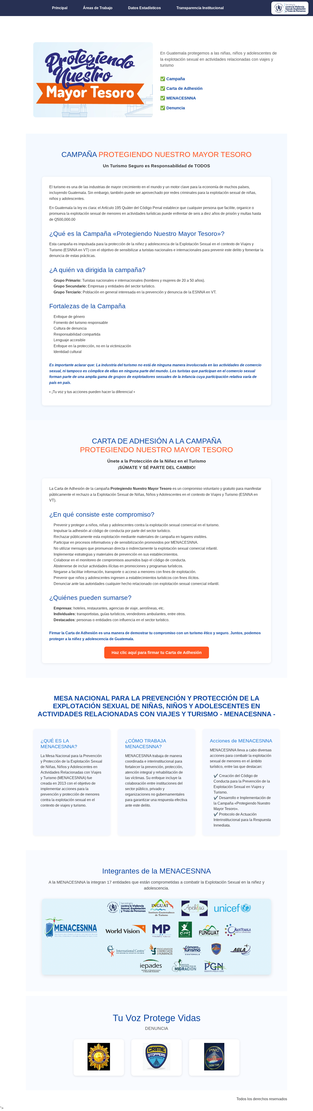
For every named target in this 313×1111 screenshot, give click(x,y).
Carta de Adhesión (184, 88)
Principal (59, 8)
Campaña (175, 79)
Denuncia (175, 108)
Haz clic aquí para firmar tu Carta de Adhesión (157, 652)
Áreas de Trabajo (98, 8)
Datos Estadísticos (144, 8)
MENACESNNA (181, 98)
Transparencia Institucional (200, 8)
